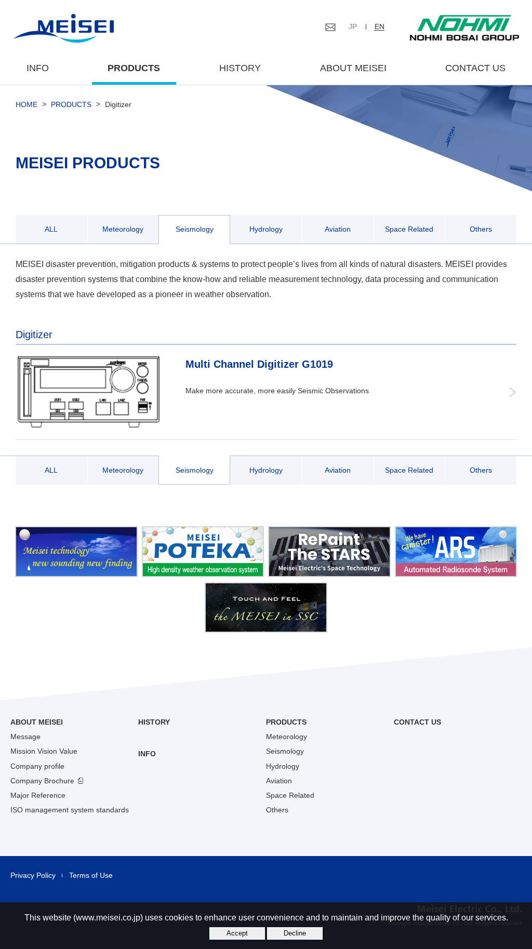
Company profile (37, 766)
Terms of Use (91, 875)
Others (481, 229)
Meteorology (122, 229)
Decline (295, 933)
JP (353, 26)
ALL (51, 229)
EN (379, 26)
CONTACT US (475, 68)
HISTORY (240, 68)
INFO (37, 68)
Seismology (195, 229)
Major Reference (37, 795)
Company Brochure (42, 781)
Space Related (409, 229)
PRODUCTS (71, 104)
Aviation (338, 229)
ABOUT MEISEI (353, 68)
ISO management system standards (69, 810)
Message (25, 736)
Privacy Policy (33, 875)
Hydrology (266, 229)
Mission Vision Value (43, 751)
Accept (237, 933)
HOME (26, 104)
